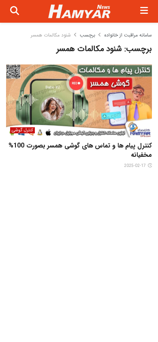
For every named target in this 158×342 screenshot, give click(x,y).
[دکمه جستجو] (14, 11)
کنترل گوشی (22, 130)
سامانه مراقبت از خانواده (128, 35)
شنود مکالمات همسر (51, 35)
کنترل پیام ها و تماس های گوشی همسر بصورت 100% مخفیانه (80, 150)
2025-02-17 (135, 166)
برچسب (87, 35)
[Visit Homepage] (79, 11)
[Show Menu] (144, 11)
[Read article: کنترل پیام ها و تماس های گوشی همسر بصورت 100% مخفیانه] (79, 100)
